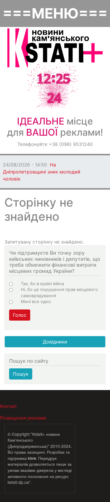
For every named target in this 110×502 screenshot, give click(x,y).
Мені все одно (36, 301)
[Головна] (55, 48)
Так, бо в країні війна (42, 283)
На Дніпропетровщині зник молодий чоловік (41, 172)
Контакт (8, 406)
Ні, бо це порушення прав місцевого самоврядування (59, 292)
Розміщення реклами (23, 417)
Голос (19, 315)
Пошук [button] (20, 374)
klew (32, 458)
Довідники (55, 342)
